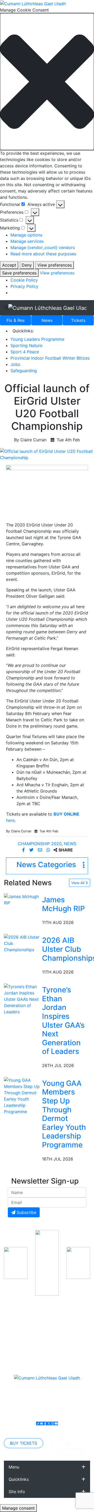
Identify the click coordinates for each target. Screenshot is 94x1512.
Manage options (26, 235)
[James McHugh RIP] (22, 899)
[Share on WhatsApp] (48, 850)
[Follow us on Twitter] (49, 1423)
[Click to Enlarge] (47, 454)
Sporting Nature (26, 345)
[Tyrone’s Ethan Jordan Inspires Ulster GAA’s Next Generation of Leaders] (22, 998)
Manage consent (18, 1508)
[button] (47, 81)
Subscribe (25, 1212)
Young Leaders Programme (37, 339)
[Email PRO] (41, 1423)
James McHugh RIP (63, 904)
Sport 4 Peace (24, 351)
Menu (14, 1467)
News (47, 320)
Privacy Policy (24, 286)
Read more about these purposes (43, 253)
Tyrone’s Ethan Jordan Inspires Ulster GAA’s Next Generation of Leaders (63, 1020)
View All (78, 883)
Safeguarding (23, 370)
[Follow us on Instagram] (52, 1423)
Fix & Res (16, 320)
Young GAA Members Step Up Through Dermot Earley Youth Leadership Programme (64, 1114)
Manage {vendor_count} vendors (42, 247)
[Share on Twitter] (32, 850)
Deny (27, 265)
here (10, 820)
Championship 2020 (40, 843)
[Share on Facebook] (24, 850)
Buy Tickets (23, 1443)
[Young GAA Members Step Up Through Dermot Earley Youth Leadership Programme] (22, 1095)
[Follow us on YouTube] (56, 1423)
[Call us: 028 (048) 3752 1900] (38, 1423)
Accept (9, 265)
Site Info (17, 1491)
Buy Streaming (70, 1446)
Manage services (27, 241)
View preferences (54, 265)
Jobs (15, 364)
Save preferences (19, 273)
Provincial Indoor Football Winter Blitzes (50, 358)
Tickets (78, 320)
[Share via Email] (40, 850)
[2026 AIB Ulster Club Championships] (22, 943)
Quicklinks (19, 1479)
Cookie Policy (24, 280)
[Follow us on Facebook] (45, 1423)
